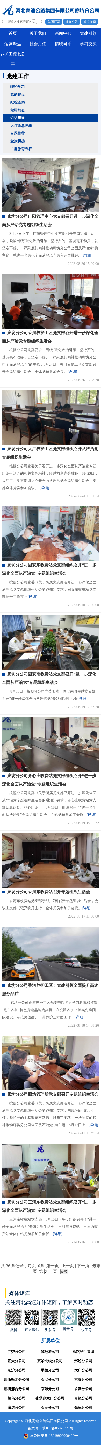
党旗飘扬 (17, 141)
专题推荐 (17, 133)
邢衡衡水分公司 (16, 1379)
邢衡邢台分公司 (16, 1389)
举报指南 (89, 22)
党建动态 (17, 110)
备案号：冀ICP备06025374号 (50, 1428)
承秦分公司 (83, 1389)
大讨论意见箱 (21, 125)
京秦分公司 (83, 1379)
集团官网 (54, 22)
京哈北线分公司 (50, 1361)
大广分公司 (83, 1370)
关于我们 (38, 33)
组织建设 (17, 118)
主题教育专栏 (21, 149)
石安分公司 (50, 1379)
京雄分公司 (50, 1389)
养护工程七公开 (12, 59)
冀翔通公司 (50, 1352)
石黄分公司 (50, 1407)
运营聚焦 (12, 43)
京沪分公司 (17, 1370)
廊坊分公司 (17, 1407)
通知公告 (72, 22)
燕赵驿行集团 (83, 1352)
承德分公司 (50, 1370)
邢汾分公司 (83, 1361)
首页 (13, 33)
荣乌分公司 (17, 1398)
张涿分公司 (83, 1407)
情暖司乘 (63, 43)
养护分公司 (17, 1352)
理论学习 (17, 86)
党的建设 (17, 94)
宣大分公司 (17, 1361)
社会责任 (38, 43)
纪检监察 (17, 102)
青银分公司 (83, 1398)
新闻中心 (63, 33)
